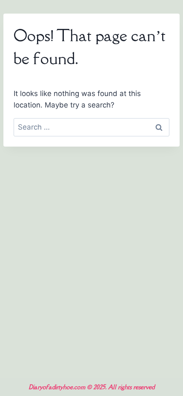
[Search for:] (91, 127)
